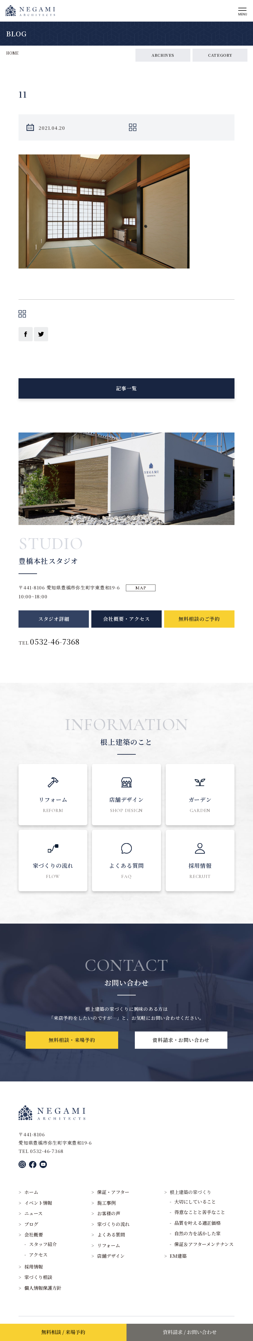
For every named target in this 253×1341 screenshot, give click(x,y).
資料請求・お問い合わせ (180, 1040)
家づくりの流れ (113, 1224)
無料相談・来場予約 (72, 1040)
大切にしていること (195, 1201)
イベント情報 (38, 1203)
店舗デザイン (111, 1256)
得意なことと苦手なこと (199, 1212)
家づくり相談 (38, 1277)
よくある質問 (111, 1234)
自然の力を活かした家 (197, 1233)
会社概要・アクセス (126, 618)
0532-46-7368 (55, 641)
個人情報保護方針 (42, 1288)
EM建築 (178, 1256)
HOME (12, 52)
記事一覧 (126, 388)
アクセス (38, 1254)
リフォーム (108, 1245)
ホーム (31, 1192)
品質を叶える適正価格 (197, 1223)
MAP (140, 588)
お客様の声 (108, 1213)
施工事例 (106, 1203)
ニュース (33, 1213)
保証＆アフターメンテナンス (204, 1244)
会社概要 (33, 1234)
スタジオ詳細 (53, 618)
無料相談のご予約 (199, 618)
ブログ (31, 1224)
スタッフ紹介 (43, 1244)
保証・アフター (113, 1192)
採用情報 (33, 1266)
